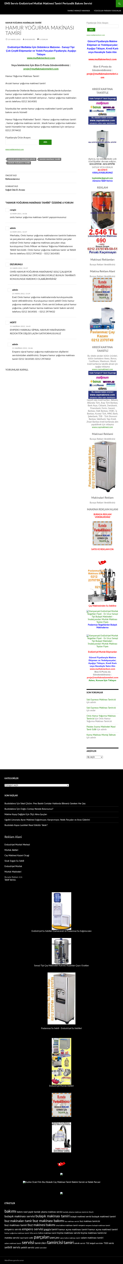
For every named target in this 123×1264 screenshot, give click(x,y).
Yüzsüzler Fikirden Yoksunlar (107, 11)
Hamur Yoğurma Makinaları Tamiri (23, 23)
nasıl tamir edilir (26, 1238)
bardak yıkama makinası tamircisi (75, 1212)
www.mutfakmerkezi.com (41, 58)
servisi (28, 1242)
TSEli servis (109, 1243)
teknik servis (79, 1243)
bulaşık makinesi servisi (80, 1217)
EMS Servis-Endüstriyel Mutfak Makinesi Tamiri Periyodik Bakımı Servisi (48, 3)
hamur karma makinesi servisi (21, 159)
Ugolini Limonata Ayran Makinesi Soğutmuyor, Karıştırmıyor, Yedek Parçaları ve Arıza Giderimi (47, 820)
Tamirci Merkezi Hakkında (78, 11)
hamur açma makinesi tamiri (103, 1229)
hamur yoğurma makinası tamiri (16, 1233)
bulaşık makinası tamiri (53, 1216)
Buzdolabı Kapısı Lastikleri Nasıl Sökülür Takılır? (26, 825)
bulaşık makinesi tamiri (104, 1216)
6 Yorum (44, 39)
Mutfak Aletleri (11, 850)
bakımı (10, 1211)
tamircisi (55, 1243)
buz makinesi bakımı (41, 1225)
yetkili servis (12, 1247)
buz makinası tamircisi (90, 1221)
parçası (54, 1237)
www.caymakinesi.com (102, 369)
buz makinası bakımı (48, 1221)
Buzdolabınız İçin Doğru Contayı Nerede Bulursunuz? (28, 809)
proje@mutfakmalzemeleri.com (40, 69)
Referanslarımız (12, 177)
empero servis (12, 1229)
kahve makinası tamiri (47, 1233)
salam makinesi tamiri (12, 1243)
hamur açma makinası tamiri (73, 1229)
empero (82, 1225)
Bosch (91, 1212)
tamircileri (40, 1243)
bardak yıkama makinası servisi (48, 1212)
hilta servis (34, 1233)
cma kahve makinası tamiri (67, 1226)
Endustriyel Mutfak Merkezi (17, 845)
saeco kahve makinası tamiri (70, 1238)
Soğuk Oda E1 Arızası (15, 188)
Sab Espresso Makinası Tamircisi (101, 700)
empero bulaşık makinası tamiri (98, 1225)
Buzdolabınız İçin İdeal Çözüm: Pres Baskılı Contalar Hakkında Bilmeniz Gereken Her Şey (45, 804)
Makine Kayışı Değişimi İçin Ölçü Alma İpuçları (25, 814)
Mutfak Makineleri (12, 872)
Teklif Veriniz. (10, 880)
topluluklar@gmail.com (102, 178)
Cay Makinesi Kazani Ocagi (16, 856)
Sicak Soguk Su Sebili (14, 861)
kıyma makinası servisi (68, 1233)
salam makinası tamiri (92, 1238)
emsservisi (30, 39)
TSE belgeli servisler (94, 1243)
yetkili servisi (27, 1247)
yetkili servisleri (41, 1248)
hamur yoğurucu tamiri (19, 163)
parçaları (42, 1237)
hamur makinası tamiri (49, 159)
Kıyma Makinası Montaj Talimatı (101, 735)
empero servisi (32, 1229)
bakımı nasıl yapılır (25, 1212)
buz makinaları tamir (18, 1221)
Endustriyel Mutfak (13, 866)
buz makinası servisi (72, 1221)
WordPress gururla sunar (14, 1260)
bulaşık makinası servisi (19, 1216)
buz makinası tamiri (15, 1225)
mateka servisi (11, 1238)
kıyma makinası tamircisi (93, 1233)
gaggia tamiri (51, 1229)
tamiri (69, 1243)
